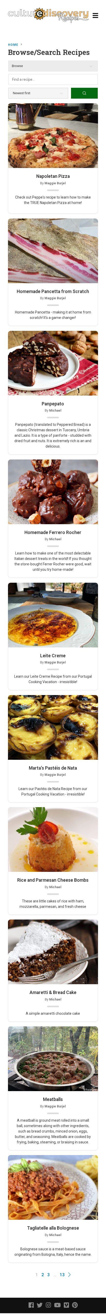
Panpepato (53, 403)
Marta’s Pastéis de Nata (53, 768)
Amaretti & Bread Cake (53, 992)
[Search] (84, 93)
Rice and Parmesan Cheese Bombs (53, 880)
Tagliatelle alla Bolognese (53, 1228)
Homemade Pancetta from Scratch (53, 291)
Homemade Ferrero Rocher (52, 532)
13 (62, 1274)
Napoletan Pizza (53, 176)
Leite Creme (53, 655)
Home (13, 45)
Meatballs (53, 1099)
